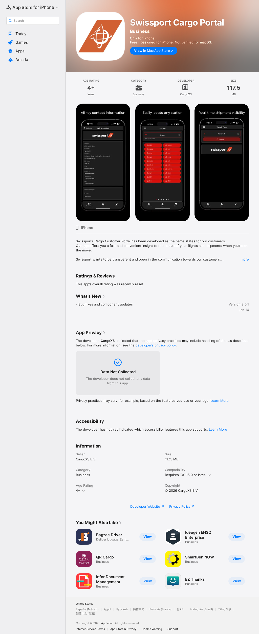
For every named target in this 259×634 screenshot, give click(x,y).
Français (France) (160, 609)
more (245, 259)
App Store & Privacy (123, 629)
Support (172, 629)
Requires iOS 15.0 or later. (185, 475)
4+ (78, 490)
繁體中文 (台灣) (85, 613)
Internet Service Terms (90, 629)
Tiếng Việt (224, 609)
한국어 (180, 609)
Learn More (219, 400)
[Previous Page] (70, 559)
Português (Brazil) (201, 609)
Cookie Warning (152, 629)
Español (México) (87, 609)
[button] (33, 34)
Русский (122, 609)
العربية (107, 609)
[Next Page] (253, 559)
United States (84, 603)
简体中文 (138, 609)
